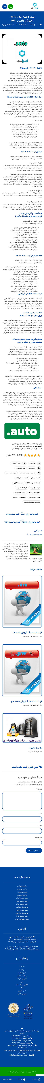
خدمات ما (22, 967)
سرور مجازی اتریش (22, 913)
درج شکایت (22, 973)
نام (40, 814)
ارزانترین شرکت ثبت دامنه (27, 473)
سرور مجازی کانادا (22, 916)
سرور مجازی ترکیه (22, 910)
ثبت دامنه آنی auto (22, 478)
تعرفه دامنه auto (11, 473)
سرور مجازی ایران (22, 904)
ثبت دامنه (32, 468)
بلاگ (22, 988)
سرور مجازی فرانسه (22, 907)
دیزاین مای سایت (13, 1072)
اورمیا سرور (38, 446)
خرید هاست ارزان (22, 488)
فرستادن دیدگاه (33, 850)
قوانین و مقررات (22, 979)
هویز (22, 982)
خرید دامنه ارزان (18, 483)
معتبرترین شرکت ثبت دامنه (32, 502)
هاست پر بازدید (22, 889)
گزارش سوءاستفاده (22, 985)
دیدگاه (39, 789)
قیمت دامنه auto (34, 497)
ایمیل (39, 825)
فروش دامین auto (34, 492)
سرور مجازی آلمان (22, 898)
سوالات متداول (22, 976)
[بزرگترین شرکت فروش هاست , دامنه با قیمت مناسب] (35, 5)
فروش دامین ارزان (20, 492)
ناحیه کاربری (22, 991)
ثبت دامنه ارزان (20, 468)
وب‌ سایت (38, 837)
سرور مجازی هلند (22, 901)
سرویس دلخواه (22, 994)
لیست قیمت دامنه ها (19, 497)
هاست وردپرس (22, 895)
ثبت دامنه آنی (35, 478)
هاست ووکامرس (22, 892)
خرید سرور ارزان (35, 488)
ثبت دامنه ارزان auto (33, 483)
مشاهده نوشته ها (35, 534)
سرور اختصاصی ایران (22, 919)
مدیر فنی (32, 463)
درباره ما (22, 970)
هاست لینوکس (22, 886)
